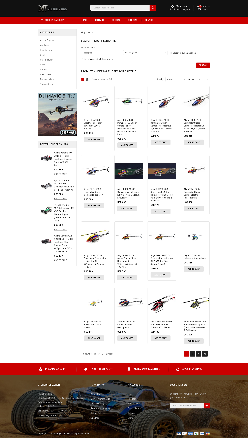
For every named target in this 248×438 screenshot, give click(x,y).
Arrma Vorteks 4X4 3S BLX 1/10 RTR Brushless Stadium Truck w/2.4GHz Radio (63, 159)
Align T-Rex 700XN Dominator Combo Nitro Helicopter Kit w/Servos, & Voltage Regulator (95, 261)
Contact (99, 20)
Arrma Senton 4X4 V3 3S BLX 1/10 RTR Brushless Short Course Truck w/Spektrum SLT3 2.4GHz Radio (63, 243)
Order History (134, 408)
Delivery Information (100, 398)
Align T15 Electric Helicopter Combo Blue (195, 257)
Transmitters (46, 84)
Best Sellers (46, 50)
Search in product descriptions (98, 59)
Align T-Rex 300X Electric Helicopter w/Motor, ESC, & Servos (93, 124)
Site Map (132, 20)
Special (116, 20)
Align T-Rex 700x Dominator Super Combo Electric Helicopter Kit (192, 193)
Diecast (43, 64)
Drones (43, 69)
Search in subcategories (184, 52)
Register (132, 398)
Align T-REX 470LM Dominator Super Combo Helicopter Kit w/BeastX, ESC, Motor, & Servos (161, 126)
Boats (43, 55)
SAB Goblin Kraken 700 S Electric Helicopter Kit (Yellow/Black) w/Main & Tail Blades (195, 326)
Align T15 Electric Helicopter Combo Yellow (92, 324)
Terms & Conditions (100, 408)
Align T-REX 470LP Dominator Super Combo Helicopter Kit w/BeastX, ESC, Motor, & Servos (195, 126)
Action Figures (47, 40)
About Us (95, 394)
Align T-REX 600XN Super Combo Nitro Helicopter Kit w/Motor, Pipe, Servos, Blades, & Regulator (162, 195)
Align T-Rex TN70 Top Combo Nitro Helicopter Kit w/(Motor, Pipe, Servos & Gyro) (162, 260)
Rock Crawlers (47, 79)
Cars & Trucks (47, 59)
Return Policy (97, 413)
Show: (191, 79)
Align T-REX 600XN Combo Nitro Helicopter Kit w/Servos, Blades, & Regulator (128, 193)
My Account (133, 403)
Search (153, 8)
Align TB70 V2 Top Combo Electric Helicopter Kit (126, 324)
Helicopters (45, 74)
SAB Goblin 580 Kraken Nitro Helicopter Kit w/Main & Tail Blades (162, 324)
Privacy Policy (97, 403)
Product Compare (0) (102, 79)
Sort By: (160, 79)
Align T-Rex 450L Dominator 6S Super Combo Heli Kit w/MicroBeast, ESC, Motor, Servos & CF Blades (127, 127)
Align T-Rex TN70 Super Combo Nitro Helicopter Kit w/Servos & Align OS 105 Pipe (127, 261)
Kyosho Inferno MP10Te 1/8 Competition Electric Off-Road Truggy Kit (64, 185)
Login (130, 394)
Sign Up (207, 405)
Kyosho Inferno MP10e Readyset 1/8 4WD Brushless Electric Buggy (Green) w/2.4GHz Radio (64, 213)
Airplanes (44, 45)
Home (84, 20)
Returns (131, 413)
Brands (149, 20)
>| (205, 353)
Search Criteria (88, 47)
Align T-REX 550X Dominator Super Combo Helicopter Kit (94, 192)
